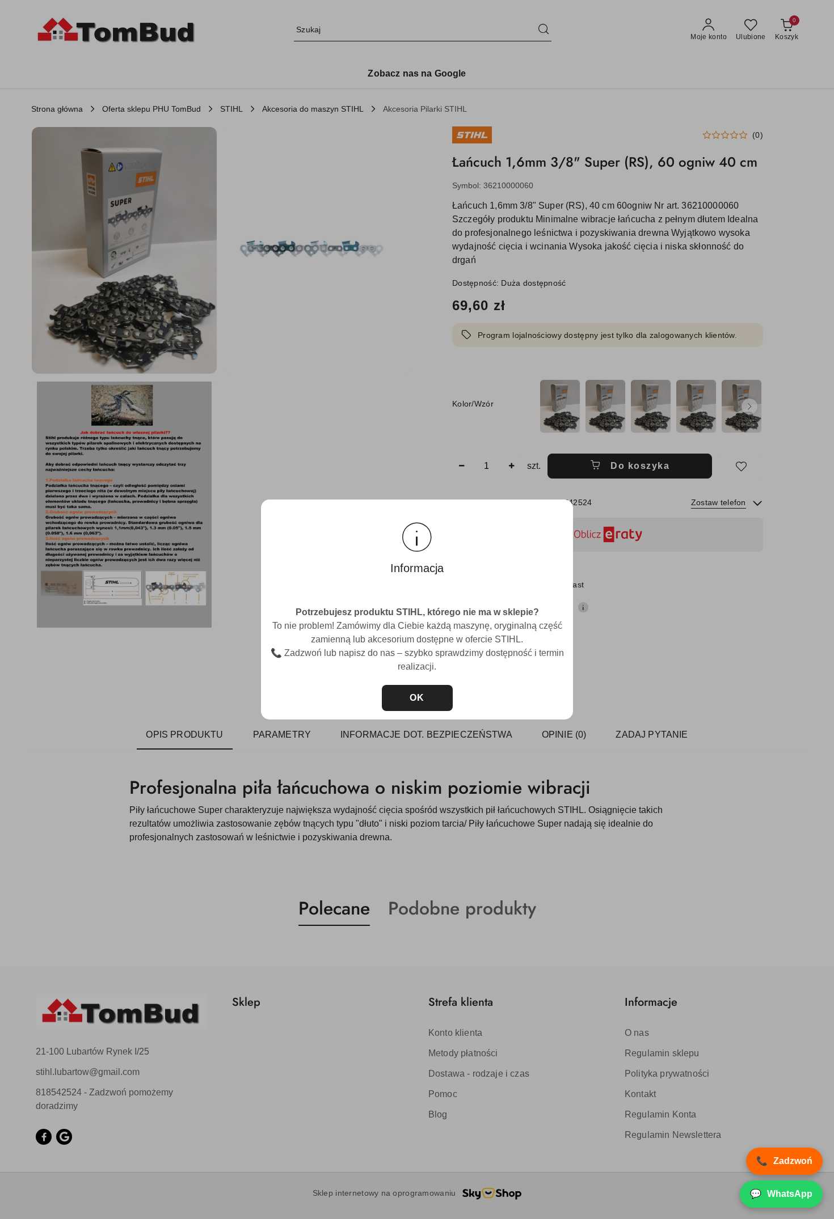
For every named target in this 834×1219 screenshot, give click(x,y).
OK (417, 697)
